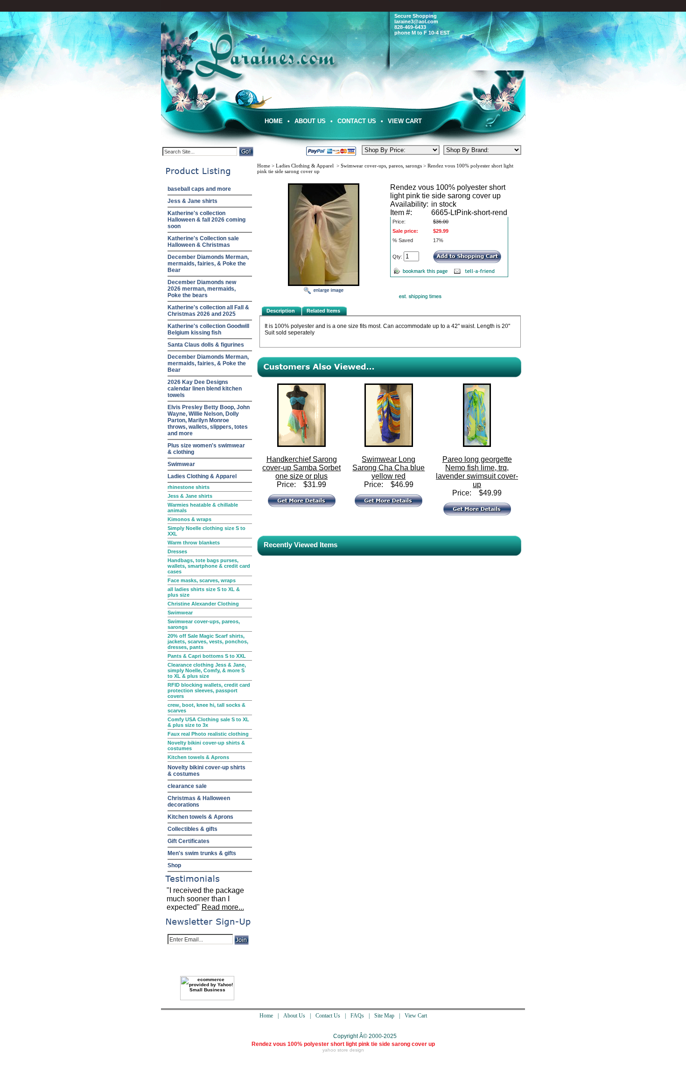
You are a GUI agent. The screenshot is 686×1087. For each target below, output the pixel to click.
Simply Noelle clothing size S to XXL (206, 531)
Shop (174, 865)
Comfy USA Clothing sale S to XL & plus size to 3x (208, 722)
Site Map (384, 1015)
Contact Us (356, 121)
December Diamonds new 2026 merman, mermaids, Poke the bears (202, 289)
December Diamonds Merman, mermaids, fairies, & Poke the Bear (208, 263)
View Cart (405, 121)
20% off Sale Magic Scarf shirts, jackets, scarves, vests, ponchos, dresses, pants (208, 641)
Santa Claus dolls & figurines (206, 344)
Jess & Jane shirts (192, 201)
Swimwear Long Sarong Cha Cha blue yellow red (388, 467)
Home (274, 121)
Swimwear (181, 464)
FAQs (357, 1015)
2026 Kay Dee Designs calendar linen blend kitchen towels (205, 388)
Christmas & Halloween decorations (199, 801)
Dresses (177, 551)
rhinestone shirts (189, 487)
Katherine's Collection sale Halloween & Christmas (203, 241)
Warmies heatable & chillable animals (203, 507)
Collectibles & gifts (192, 829)
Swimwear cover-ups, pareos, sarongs (204, 624)
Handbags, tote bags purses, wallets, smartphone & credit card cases (209, 565)
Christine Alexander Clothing (203, 603)
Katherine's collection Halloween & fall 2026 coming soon (206, 220)
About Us (310, 121)
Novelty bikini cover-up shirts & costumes (206, 745)
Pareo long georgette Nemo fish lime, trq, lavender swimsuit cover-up (477, 471)
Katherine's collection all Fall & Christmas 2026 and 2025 (208, 310)
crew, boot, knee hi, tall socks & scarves (206, 707)
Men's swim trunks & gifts (202, 853)
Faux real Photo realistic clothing (208, 734)
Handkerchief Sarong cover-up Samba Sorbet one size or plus (301, 467)
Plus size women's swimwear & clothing (206, 448)
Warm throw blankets (194, 542)
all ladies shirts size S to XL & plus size (204, 592)
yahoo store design (343, 1049)
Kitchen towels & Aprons (198, 757)
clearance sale (187, 786)
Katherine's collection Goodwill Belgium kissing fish (208, 329)
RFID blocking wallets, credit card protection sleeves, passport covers (209, 690)
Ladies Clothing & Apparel (202, 476)
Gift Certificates (189, 841)
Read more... (223, 907)
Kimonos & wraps (189, 519)
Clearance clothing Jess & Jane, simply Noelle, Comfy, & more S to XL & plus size (207, 670)
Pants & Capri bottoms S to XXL (207, 656)
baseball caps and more (199, 189)
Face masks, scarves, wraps (202, 580)
